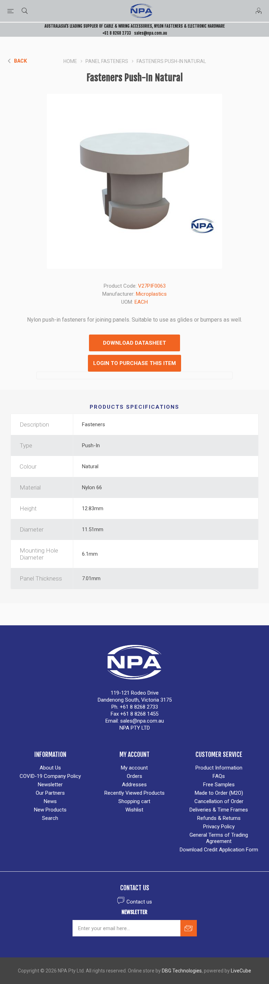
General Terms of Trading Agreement (218, 838)
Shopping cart (134, 801)
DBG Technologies (182, 971)
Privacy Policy (219, 826)
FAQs (219, 776)
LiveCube (241, 971)
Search (50, 818)
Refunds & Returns (219, 818)
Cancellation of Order (218, 801)
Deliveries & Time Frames (218, 810)
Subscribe (188, 928)
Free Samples (219, 784)
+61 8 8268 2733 (116, 33)
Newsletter (50, 784)
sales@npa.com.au (150, 33)
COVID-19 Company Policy (50, 776)
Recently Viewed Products (134, 793)
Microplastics (151, 294)
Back (20, 61)
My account (134, 768)
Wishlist (134, 810)
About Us (50, 768)
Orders (134, 776)
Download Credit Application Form (219, 849)
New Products (50, 810)
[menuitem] (50, 768)
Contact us (139, 902)
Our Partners (50, 793)
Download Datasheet (134, 343)
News (50, 801)
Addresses (134, 784)
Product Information (218, 768)
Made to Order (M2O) (219, 793)
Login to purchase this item (134, 363)
